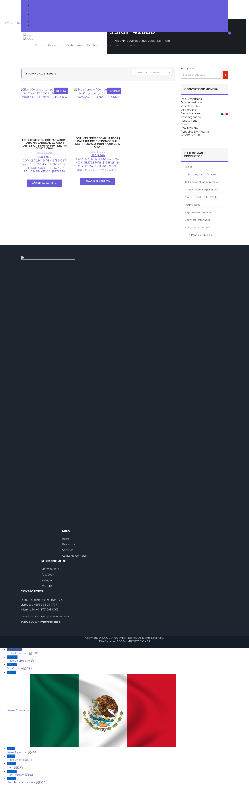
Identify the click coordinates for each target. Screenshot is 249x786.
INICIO (35, 10)
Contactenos (39, 21)
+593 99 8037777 (44, 1)
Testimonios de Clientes (46, 18)
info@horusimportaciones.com (53, 5)
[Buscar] (225, 74)
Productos (37, 14)
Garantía (36, 25)
